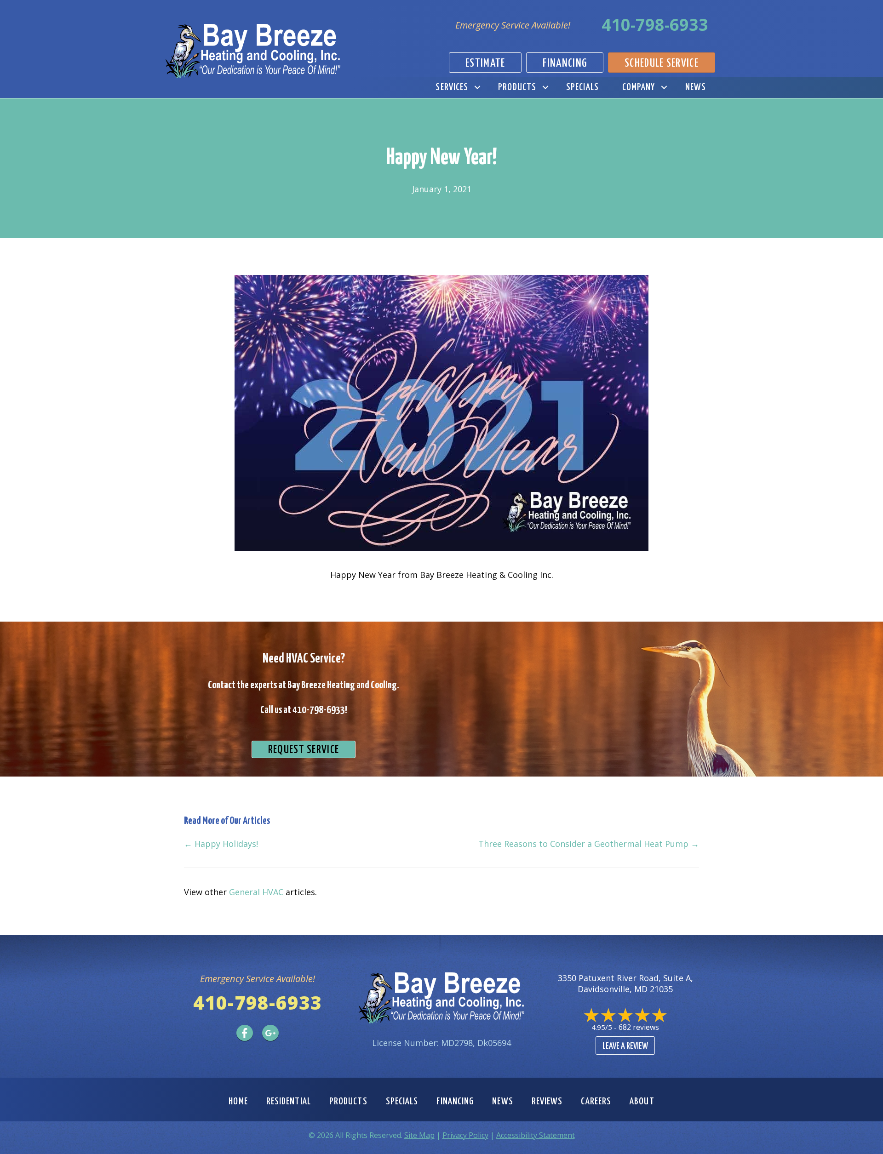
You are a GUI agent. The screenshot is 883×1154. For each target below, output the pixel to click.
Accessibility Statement (535, 1135)
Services (452, 87)
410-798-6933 (655, 24)
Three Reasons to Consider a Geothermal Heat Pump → (588, 843)
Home (238, 1101)
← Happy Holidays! (221, 843)
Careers (596, 1101)
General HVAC (256, 891)
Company (638, 87)
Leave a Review (625, 1046)
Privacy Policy (465, 1135)
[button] (477, 87)
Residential (288, 1101)
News (695, 87)
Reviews (547, 1101)
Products (517, 87)
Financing (455, 1101)
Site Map (419, 1135)
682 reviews (639, 1027)
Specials (582, 87)
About (642, 1101)
